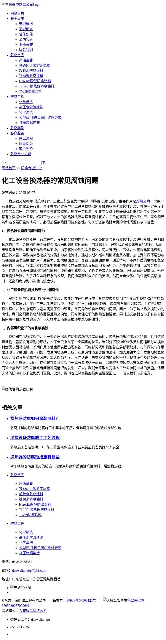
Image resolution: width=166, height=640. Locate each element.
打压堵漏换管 (29, 123)
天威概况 (26, 24)
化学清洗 (26, 112)
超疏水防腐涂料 (31, 70)
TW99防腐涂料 (30, 91)
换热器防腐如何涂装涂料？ (35, 418)
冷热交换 (143, 201)
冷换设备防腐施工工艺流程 (35, 437)
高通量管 (26, 60)
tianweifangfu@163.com (29, 570)
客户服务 (17, 133)
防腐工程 (17, 97)
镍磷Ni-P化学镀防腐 (34, 65)
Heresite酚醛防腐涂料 (35, 81)
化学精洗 (26, 102)
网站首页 (17, 13)
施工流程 (26, 138)
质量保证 (26, 143)
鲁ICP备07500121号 (81, 600)
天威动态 (26, 29)
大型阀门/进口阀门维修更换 (40, 117)
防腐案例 (17, 128)
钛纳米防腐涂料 (31, 76)
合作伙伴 (26, 34)
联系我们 (26, 50)
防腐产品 (17, 55)
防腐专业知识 (20, 154)
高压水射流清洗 (31, 107)
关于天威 (17, 18)
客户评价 (26, 149)
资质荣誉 (26, 44)
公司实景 (26, 39)
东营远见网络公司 (33, 611)
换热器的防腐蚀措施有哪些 (35, 457)
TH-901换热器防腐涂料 (36, 86)
